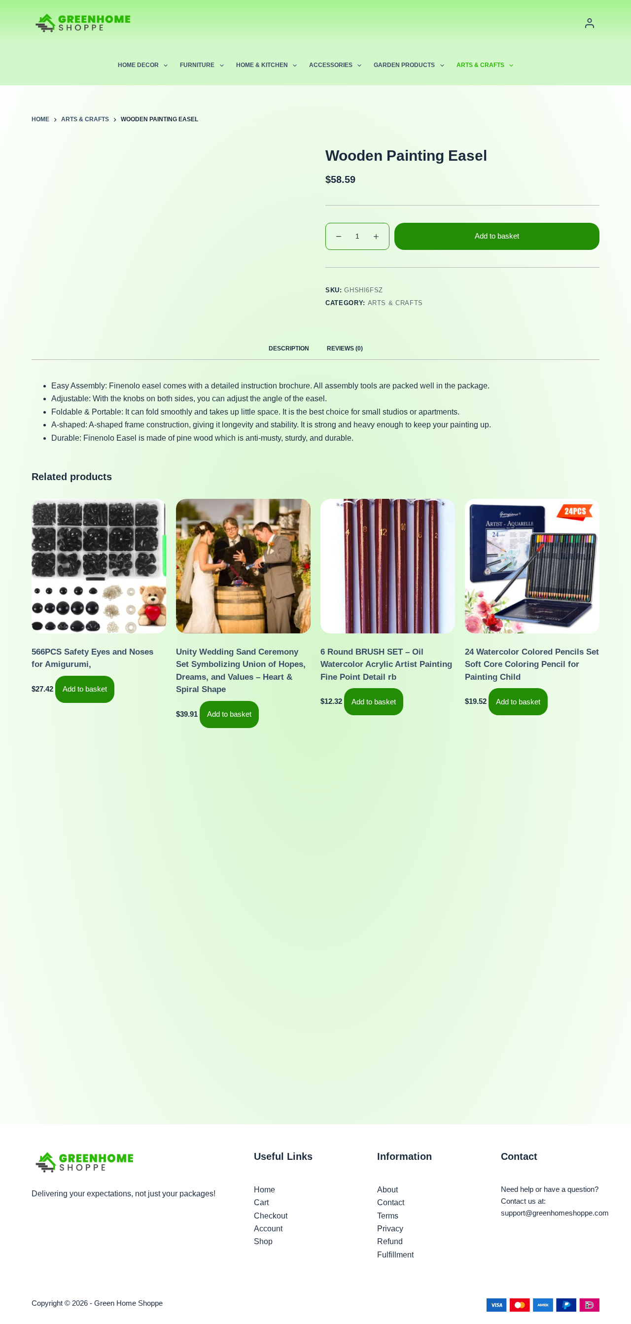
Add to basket (497, 236)
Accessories (330, 65)
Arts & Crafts (480, 65)
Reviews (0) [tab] (345, 348)
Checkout (270, 1216)
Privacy (390, 1228)
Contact (390, 1202)
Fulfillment (395, 1255)
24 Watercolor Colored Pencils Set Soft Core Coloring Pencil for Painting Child (532, 664)
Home (264, 1189)
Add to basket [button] (85, 689)
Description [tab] (289, 348)
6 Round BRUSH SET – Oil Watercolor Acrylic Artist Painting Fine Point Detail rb (386, 664)
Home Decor (138, 65)
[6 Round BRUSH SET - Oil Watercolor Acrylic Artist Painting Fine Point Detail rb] (387, 566)
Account (268, 1228)
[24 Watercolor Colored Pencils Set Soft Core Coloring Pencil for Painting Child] (532, 566)
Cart (261, 1202)
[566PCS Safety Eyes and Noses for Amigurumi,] (99, 566)
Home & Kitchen (262, 65)
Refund (390, 1241)
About (387, 1189)
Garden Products (404, 65)
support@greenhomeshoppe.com (555, 1213)
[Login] (590, 23)
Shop (263, 1241)
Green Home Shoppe (128, 1303)
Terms (387, 1216)
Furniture (197, 65)
